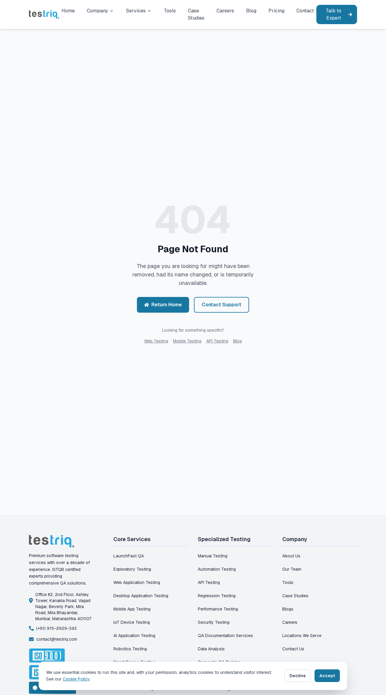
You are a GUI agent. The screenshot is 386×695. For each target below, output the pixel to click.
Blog (237, 341)
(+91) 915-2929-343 (56, 628)
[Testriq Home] (44, 14)
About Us (291, 556)
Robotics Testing (130, 649)
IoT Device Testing (131, 622)
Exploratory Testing (132, 569)
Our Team (291, 569)
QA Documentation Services (225, 635)
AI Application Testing (134, 635)
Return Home (166, 304)
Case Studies (295, 595)
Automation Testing (217, 569)
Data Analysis (211, 649)
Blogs (287, 609)
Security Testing (213, 622)
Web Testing (156, 341)
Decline (298, 675)
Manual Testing (212, 556)
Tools (287, 582)
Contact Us (293, 649)
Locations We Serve (301, 635)
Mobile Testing (187, 341)
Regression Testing (217, 595)
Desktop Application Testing (140, 595)
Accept (327, 675)
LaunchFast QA (128, 556)
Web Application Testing (136, 582)
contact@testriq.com (56, 639)
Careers (289, 622)
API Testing (217, 341)
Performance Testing (218, 609)
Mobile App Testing (131, 609)
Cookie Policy (76, 679)
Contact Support (221, 304)
